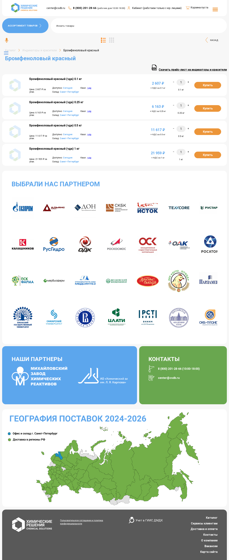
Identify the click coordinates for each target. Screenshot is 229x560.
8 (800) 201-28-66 (85, 8)
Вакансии (211, 546)
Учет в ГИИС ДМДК (149, 520)
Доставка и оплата (204, 529)
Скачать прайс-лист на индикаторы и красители (193, 69)
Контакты (210, 534)
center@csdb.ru (56, 8)
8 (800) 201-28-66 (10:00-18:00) (179, 368)
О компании (209, 540)
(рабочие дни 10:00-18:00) (111, 8)
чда (89, 88)
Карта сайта (209, 552)
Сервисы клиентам (204, 523)
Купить (208, 85)
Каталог (212, 517)
